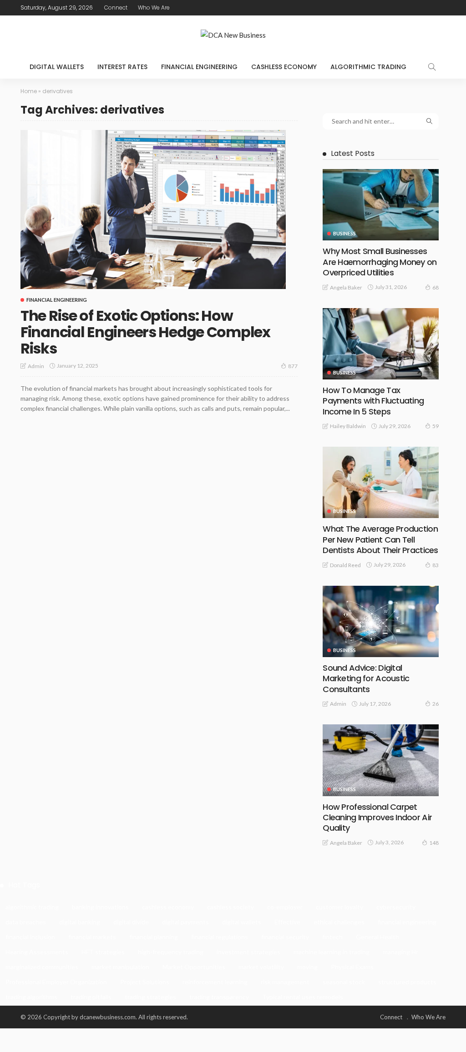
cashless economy (168, 907)
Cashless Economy (284, 66)
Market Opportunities (193, 967)
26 (435, 703)
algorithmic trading (32, 907)
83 (435, 565)
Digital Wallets (57, 66)
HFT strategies (103, 952)
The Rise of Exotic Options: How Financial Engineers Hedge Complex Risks (145, 332)
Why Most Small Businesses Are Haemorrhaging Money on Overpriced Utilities (379, 261)
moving (307, 967)
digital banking (79, 922)
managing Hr (400, 952)
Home (28, 91)
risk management (285, 982)
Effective (287, 922)
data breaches (25, 922)
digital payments (185, 922)
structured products (407, 982)
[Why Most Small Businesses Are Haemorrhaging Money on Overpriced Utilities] (381, 204)
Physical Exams (352, 967)
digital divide (131, 922)
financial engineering (407, 922)
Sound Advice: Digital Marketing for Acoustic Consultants (366, 678)
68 (435, 287)
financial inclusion (30, 937)
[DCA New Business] (233, 35)
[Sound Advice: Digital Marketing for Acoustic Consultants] (381, 621)
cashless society (230, 907)
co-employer (285, 907)
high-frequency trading (170, 952)
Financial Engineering (199, 66)
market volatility (261, 967)
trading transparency (219, 997)
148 (434, 842)
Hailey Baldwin (348, 426)
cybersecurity (395, 907)
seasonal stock (344, 982)
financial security (285, 937)
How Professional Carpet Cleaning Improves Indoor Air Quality (377, 817)
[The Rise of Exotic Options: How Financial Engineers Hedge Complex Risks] (153, 209)
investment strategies (248, 952)
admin (36, 366)
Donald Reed (345, 565)
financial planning (153, 937)
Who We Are (154, 7)
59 (435, 426)
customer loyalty (339, 907)
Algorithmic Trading (368, 66)
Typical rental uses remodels (302, 997)
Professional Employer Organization (56, 982)
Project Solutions (144, 982)
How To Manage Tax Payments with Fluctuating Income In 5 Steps (373, 400)
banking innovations (100, 907)
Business (344, 233)
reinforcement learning (215, 982)
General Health (377, 937)
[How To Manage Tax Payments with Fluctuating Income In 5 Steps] (381, 343)
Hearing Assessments (36, 952)
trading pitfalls (91, 997)
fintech (332, 937)
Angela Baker (346, 287)
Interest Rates (122, 66)
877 (293, 366)
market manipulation (120, 967)
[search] (432, 67)
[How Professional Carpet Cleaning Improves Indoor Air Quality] (381, 760)
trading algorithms (31, 997)
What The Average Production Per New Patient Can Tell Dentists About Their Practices (380, 539)
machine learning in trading (332, 952)
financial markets (92, 937)
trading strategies (150, 997)
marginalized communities (41, 967)
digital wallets (241, 922)
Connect (115, 7)
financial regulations (219, 937)
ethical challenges (339, 922)
